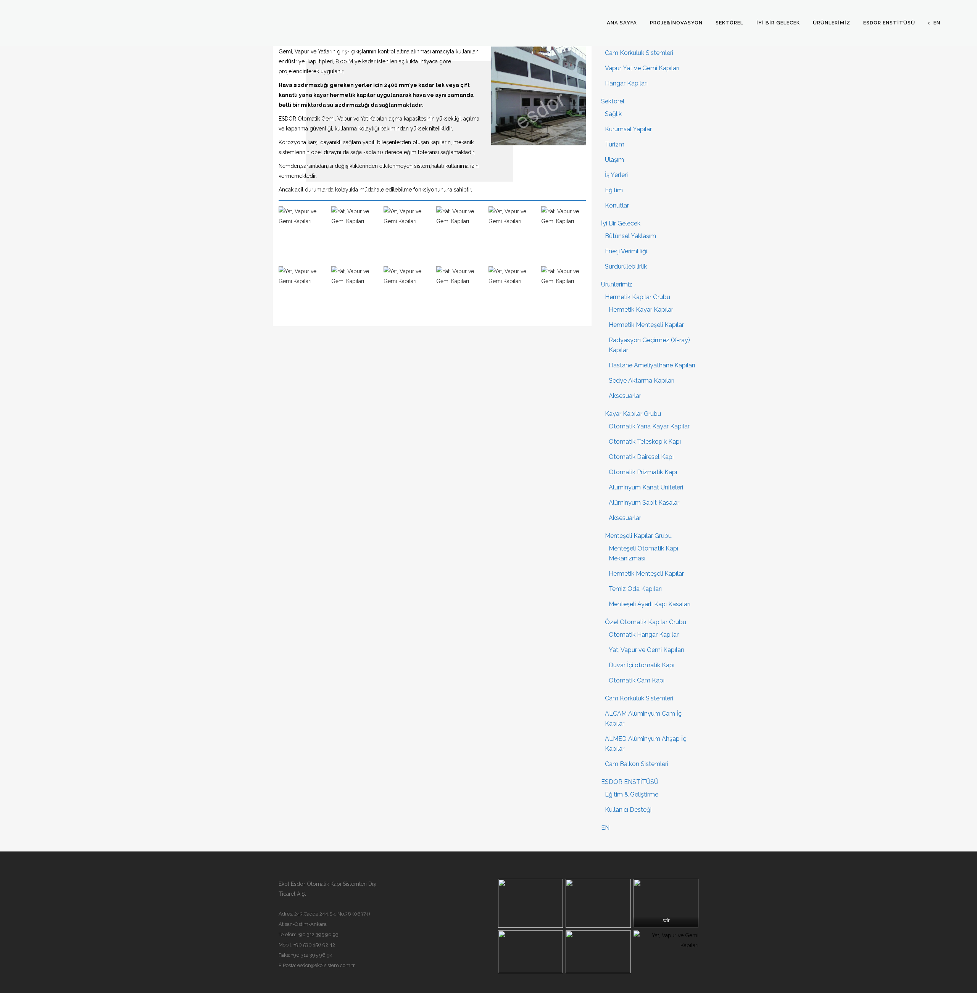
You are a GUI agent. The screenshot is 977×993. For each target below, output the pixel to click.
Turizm (614, 144)
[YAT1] (406, 232)
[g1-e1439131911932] (563, 292)
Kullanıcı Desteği (628, 809)
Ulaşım (614, 159)
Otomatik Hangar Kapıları (644, 634)
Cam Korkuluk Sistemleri (639, 52)
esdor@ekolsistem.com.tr (326, 965)
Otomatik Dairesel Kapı (641, 456)
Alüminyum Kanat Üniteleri (646, 487)
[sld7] (353, 232)
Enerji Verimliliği (626, 251)
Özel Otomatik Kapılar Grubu (645, 622)
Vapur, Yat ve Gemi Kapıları (642, 68)
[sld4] (301, 232)
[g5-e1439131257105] (563, 232)
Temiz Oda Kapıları (635, 588)
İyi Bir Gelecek (620, 223)
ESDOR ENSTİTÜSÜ (629, 781)
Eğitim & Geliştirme (631, 794)
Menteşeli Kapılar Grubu (638, 535)
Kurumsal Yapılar (628, 129)
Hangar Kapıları (626, 83)
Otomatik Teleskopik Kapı (645, 441)
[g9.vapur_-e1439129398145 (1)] (406, 292)
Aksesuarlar (625, 395)
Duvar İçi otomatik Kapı (641, 665)
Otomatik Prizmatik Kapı (643, 472)
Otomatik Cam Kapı (636, 680)
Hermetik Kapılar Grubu (637, 297)
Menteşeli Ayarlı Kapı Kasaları (649, 604)
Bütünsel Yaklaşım (630, 236)
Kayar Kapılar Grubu (633, 413)
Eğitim (614, 190)
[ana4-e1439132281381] (458, 232)
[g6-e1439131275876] (301, 292)
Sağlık (613, 113)
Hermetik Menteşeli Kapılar (646, 324)
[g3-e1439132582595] (511, 232)
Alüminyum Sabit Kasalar (644, 502)
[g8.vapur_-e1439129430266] (353, 292)
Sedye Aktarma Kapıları (641, 380)
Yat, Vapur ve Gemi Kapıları (646, 649)
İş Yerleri (616, 175)
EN (605, 827)
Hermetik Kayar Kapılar (641, 309)
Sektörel (612, 101)
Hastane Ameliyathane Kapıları (652, 365)
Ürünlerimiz (616, 284)
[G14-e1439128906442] (511, 292)
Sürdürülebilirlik (626, 266)
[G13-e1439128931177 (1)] (458, 292)
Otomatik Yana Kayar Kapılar (649, 426)
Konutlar (617, 205)
